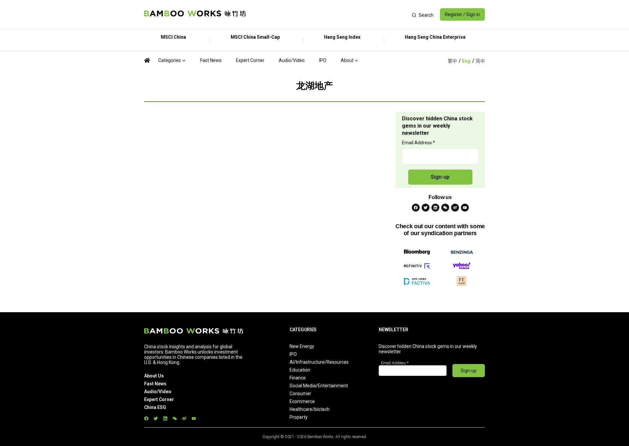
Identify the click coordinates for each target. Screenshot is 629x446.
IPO (322, 60)
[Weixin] (445, 208)
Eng (466, 61)
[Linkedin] (435, 208)
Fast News (210, 60)
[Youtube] (465, 208)
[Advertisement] (329, 14)
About (347, 60)
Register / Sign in (462, 14)
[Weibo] (455, 208)
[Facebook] (416, 208)
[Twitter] (425, 208)
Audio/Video (292, 60)
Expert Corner (250, 60)
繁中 (452, 61)
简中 (480, 61)
